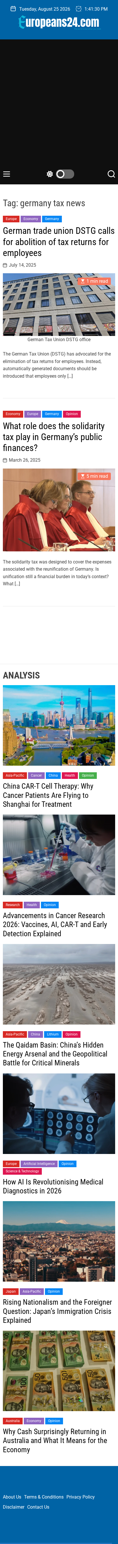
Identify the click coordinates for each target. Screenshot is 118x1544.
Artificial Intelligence (39, 1164)
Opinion (72, 414)
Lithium (53, 1034)
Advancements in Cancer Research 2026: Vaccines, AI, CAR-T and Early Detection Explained (55, 924)
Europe (11, 219)
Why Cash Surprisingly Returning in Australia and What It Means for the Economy (55, 1440)
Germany (52, 219)
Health (70, 775)
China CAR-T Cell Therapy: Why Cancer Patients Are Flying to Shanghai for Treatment (48, 795)
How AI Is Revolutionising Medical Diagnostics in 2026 (53, 1186)
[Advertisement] (59, 107)
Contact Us (38, 1507)
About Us (12, 1497)
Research (13, 905)
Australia (13, 1421)
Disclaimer (13, 1507)
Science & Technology (22, 1171)
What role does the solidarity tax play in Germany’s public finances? (54, 437)
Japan (11, 1291)
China (53, 775)
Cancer (36, 775)
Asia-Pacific (15, 775)
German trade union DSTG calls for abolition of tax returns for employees (59, 241)
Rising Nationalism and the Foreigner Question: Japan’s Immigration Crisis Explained (57, 1311)
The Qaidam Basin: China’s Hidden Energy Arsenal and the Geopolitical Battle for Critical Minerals (55, 1054)
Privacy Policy (80, 1497)
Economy (30, 219)
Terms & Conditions (44, 1497)
